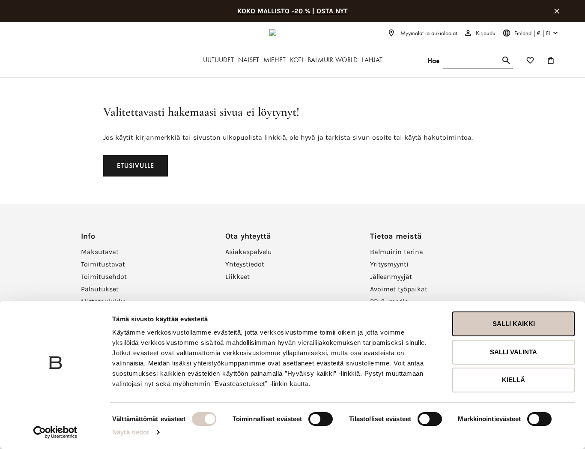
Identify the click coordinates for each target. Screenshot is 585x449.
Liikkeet (237, 276)
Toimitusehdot (104, 276)
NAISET (248, 59)
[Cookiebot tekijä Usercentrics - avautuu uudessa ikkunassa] (55, 432)
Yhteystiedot (244, 264)
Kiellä (513, 379)
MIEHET (274, 59)
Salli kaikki (513, 323)
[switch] (320, 419)
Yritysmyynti (389, 264)
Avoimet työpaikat (398, 289)
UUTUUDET (218, 59)
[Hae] (506, 61)
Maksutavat (100, 252)
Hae (433, 60)
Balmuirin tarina (396, 252)
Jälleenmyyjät (391, 276)
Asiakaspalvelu (248, 252)
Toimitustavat (103, 264)
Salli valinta (513, 352)
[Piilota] (556, 11)
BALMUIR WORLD (332, 59)
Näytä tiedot (130, 432)
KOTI (296, 59)
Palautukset (100, 289)
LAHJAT (372, 59)
